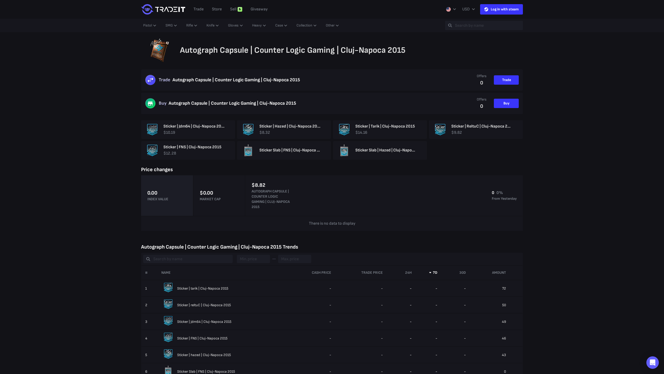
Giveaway (259, 9)
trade (198, 9)
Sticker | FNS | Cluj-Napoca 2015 (202, 338)
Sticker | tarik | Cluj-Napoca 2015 (202, 288)
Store (217, 9)
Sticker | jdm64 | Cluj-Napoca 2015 (204, 321)
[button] (652, 362)
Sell (233, 9)
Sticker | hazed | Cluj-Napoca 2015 (204, 355)
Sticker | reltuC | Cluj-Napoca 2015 (204, 305)
